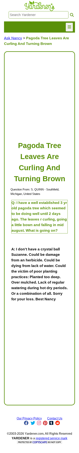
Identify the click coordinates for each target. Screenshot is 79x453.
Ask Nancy (13, 38)
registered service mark (51, 438)
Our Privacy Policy (29, 418)
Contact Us (54, 418)
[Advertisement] (39, 94)
